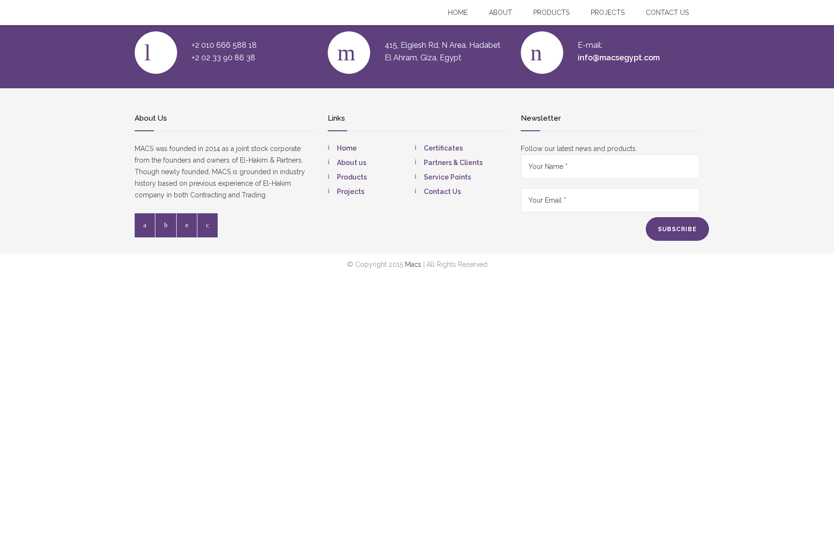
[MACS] (145, 12)
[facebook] (145, 225)
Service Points (447, 177)
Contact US (667, 12)
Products (551, 12)
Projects (608, 12)
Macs (413, 264)
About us (351, 162)
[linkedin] (187, 225)
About (500, 12)
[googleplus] (207, 225)
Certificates (443, 148)
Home (458, 12)
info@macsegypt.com (619, 57)
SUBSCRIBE (677, 229)
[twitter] (165, 225)
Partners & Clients (453, 162)
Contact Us (442, 191)
